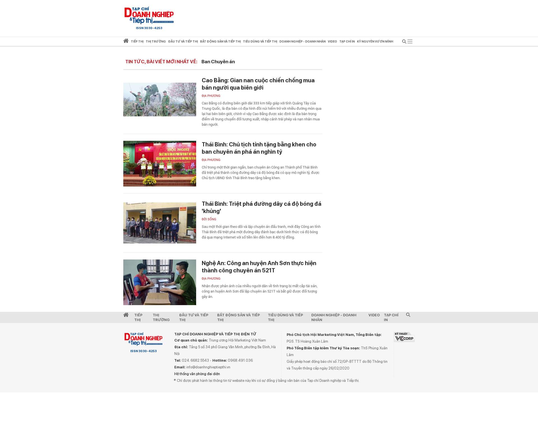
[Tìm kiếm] (404, 42)
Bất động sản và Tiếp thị (238, 317)
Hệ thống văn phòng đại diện (197, 374)
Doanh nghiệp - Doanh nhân (333, 317)
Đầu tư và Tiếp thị (193, 317)
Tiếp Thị (138, 317)
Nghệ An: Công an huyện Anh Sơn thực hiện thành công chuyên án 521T (259, 267)
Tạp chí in (347, 41)
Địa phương (211, 96)
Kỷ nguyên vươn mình (375, 41)
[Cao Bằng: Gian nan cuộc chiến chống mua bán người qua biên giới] (159, 99)
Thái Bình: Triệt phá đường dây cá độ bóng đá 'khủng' (261, 207)
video (332, 41)
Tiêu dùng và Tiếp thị (285, 317)
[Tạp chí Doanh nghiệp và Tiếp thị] (149, 15)
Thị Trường (161, 317)
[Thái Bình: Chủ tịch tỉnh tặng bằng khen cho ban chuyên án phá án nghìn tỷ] (159, 163)
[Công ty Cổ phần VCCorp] (404, 336)
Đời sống (209, 219)
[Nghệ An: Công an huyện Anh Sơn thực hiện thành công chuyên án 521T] (159, 282)
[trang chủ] (126, 42)
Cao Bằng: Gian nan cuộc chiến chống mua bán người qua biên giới (258, 84)
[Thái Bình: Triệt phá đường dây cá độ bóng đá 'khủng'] (159, 223)
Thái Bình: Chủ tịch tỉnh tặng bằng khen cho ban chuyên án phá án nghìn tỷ (259, 148)
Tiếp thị (137, 41)
